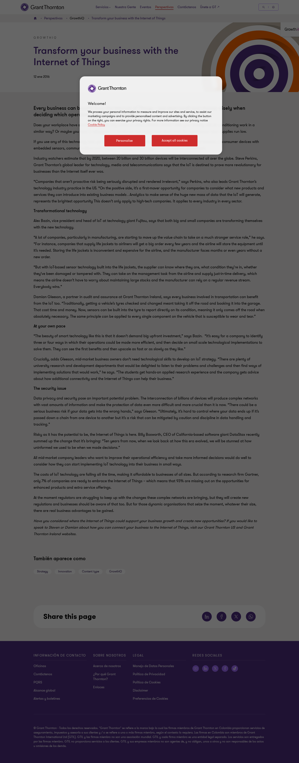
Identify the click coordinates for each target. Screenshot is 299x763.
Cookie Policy (96, 125)
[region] (151, 115)
